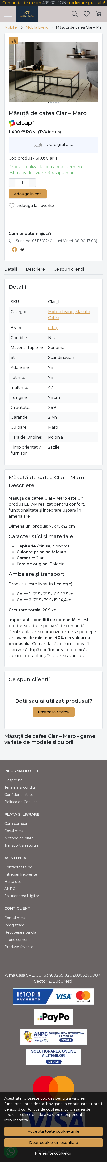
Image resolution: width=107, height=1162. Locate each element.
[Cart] (99, 14)
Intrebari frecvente (20, 874)
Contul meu (14, 918)
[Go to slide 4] (56, 102)
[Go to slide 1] (48, 102)
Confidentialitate (18, 794)
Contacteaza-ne (18, 867)
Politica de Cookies (20, 802)
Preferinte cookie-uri (53, 1153)
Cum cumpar (15, 823)
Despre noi (13, 780)
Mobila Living (37, 27)
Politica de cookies (43, 1109)
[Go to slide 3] (53, 102)
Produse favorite (18, 947)
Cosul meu (13, 831)
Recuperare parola (20, 932)
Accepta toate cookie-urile (53, 1131)
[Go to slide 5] (58, 102)
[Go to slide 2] (51, 102)
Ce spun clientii (69, 269)
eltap (53, 327)
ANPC (9, 889)
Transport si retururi (21, 845)
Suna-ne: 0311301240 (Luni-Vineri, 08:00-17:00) (56, 241)
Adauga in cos (27, 193)
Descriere (35, 269)
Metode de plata (18, 838)
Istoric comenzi (17, 939)
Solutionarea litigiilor (21, 896)
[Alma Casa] (25, 14)
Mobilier (11, 27)
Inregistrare (14, 925)
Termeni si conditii (20, 787)
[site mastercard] (53, 1088)
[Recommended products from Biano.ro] (53, 222)
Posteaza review (53, 711)
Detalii (10, 269)
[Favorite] (87, 14)
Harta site (12, 881)
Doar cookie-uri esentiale (53, 1142)
